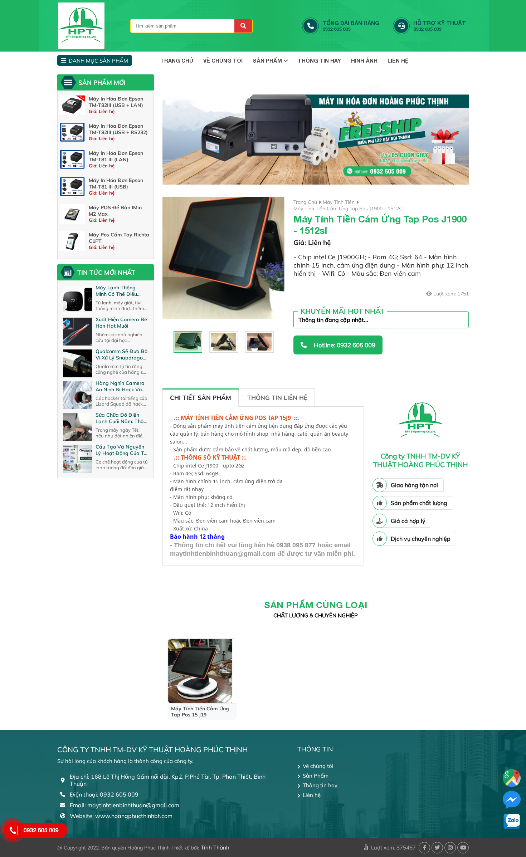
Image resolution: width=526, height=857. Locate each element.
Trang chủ (305, 202)
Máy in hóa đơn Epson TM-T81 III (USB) (116, 183)
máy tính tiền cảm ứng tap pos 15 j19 (200, 712)
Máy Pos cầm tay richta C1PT (119, 237)
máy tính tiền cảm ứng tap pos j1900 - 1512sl (348, 208)
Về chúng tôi (223, 60)
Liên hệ (398, 60)
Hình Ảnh (364, 60)
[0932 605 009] (12, 830)
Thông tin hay (319, 60)
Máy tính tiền (339, 202)
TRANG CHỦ (176, 60)
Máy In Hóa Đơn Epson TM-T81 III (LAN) (116, 156)
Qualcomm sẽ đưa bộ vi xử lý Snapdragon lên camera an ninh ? (121, 354)
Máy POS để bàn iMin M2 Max (115, 210)
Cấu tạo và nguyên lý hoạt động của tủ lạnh (121, 450)
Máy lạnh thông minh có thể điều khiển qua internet (118, 290)
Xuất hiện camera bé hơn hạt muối (121, 322)
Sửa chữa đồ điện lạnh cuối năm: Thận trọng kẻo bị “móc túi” (121, 418)
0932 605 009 (40, 830)
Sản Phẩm (267, 60)
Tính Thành (215, 847)
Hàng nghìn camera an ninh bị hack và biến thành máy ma (120, 386)
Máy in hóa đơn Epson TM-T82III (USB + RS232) (118, 129)
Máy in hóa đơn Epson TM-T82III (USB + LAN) (116, 102)
